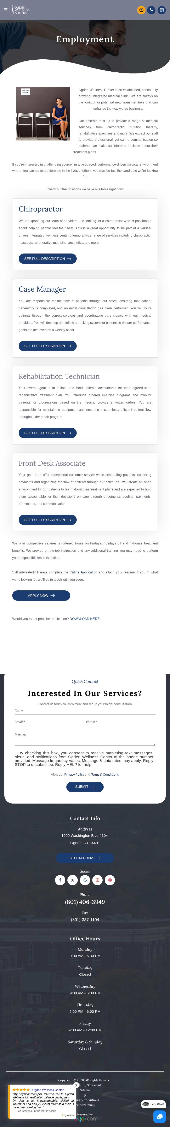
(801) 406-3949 (85, 902)
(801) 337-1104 (85, 920)
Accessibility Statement (85, 1085)
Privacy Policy (74, 774)
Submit (81, 787)
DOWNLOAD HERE (85, 619)
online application (83, 572)
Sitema (85, 1090)
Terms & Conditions (105, 774)
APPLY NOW (38, 596)
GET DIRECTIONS (81, 858)
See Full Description (44, 259)
